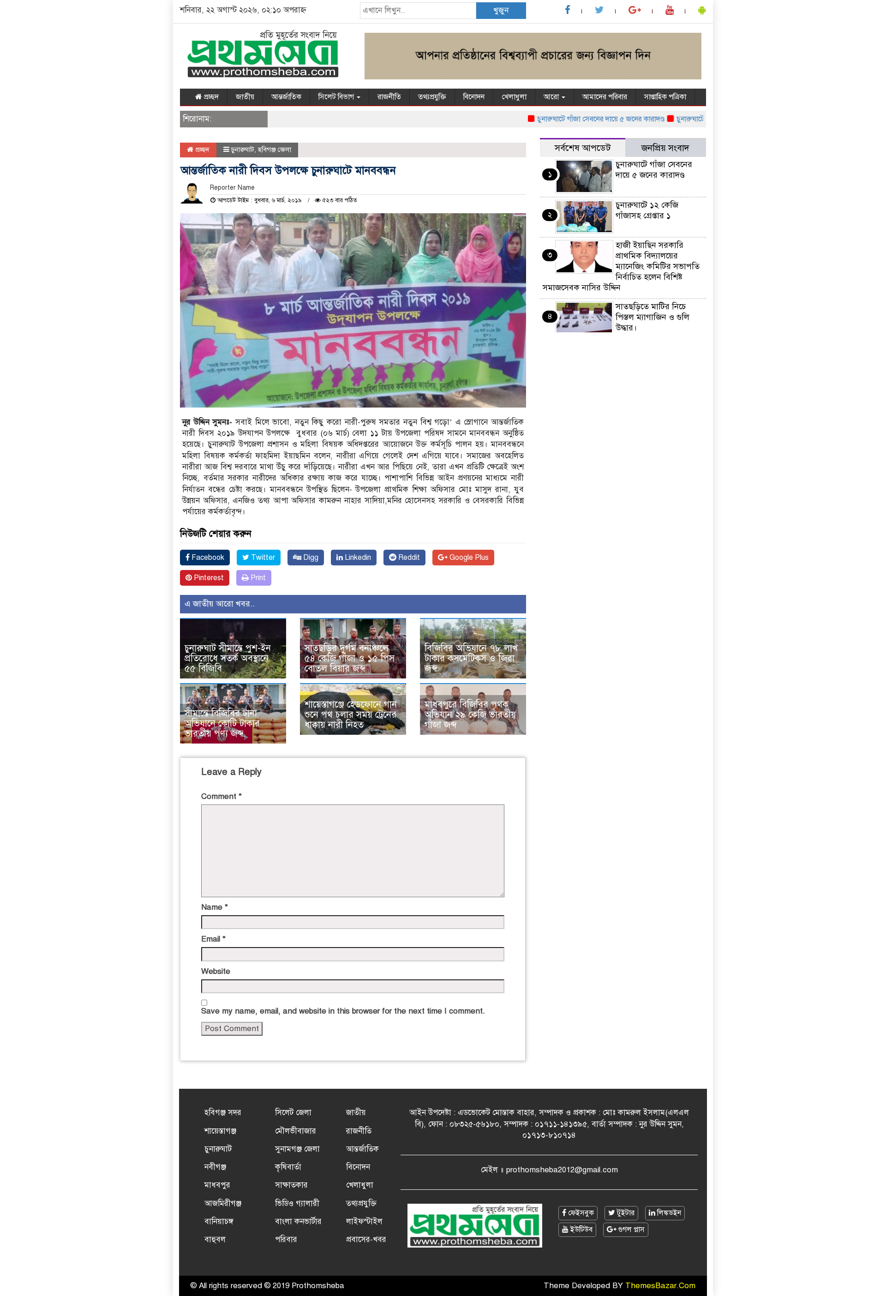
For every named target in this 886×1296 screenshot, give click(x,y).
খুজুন (501, 10)
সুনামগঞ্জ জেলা (297, 1149)
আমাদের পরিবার (604, 97)
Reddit (408, 557)
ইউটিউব (581, 1229)
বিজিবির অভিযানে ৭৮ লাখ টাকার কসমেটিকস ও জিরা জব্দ (471, 658)
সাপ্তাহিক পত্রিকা (665, 97)
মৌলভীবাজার (295, 1131)
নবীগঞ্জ (215, 1167)
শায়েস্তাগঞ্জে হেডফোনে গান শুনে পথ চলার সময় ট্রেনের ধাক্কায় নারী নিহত (351, 715)
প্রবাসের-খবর (366, 1239)
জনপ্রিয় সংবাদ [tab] (665, 148)
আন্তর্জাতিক (286, 97)
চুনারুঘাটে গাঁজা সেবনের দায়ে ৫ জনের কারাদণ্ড (577, 119)
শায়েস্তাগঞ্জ (220, 1131)
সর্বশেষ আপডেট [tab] (583, 148)
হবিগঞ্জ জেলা (274, 149)
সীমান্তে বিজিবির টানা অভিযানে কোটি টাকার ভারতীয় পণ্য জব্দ (222, 723)
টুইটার (625, 1213)
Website (215, 971)
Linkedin (357, 557)
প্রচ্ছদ (210, 97)
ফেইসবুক (580, 1213)
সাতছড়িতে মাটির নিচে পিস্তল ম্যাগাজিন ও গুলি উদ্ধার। (652, 317)
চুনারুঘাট (242, 149)
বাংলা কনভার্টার (298, 1221)
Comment (221, 796)
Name (214, 907)
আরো (552, 97)
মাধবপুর (217, 1185)
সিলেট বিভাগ (337, 97)
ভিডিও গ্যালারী (297, 1203)
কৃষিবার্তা (288, 1167)
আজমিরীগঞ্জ (222, 1203)
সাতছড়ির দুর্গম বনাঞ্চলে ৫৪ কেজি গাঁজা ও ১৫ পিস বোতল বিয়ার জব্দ (350, 658)
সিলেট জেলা (293, 1112)
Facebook (207, 557)
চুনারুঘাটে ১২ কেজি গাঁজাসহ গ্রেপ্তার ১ (647, 210)
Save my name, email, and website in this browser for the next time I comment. (343, 1011)
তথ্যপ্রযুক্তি (432, 97)
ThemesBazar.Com (660, 1285)
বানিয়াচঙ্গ (218, 1221)
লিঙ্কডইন (668, 1213)
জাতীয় (245, 97)
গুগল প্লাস (631, 1229)
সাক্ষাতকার (291, 1185)
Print (257, 577)
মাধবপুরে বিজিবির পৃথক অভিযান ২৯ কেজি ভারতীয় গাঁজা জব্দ (470, 715)
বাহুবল (215, 1239)
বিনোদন (474, 97)
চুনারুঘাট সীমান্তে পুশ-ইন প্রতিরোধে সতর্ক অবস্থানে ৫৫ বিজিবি (228, 658)
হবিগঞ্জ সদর (222, 1112)
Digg (309, 557)
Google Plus (468, 557)
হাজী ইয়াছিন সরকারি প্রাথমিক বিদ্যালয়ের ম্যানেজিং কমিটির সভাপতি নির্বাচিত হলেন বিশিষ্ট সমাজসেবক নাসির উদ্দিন (621, 266)
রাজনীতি (389, 97)
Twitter (262, 557)
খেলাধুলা (514, 97)
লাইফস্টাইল (364, 1221)
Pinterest (208, 577)
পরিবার (286, 1239)
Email (213, 939)
